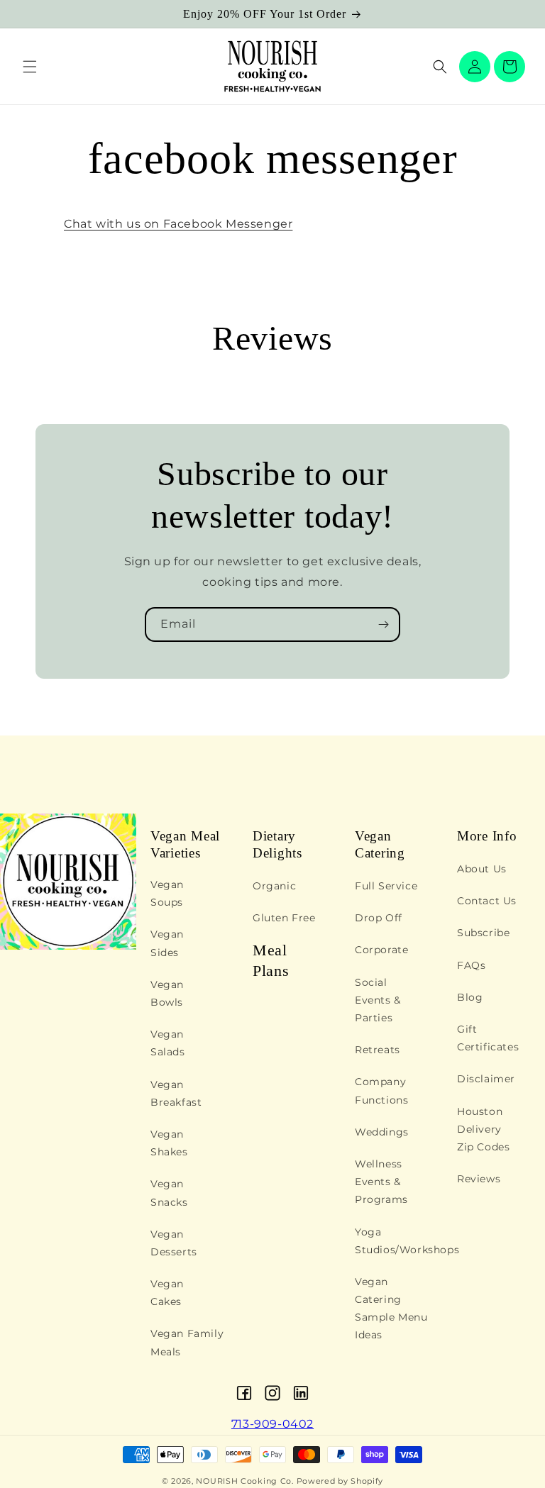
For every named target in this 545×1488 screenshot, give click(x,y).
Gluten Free (284, 917)
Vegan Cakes (167, 1292)
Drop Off (378, 917)
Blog (470, 997)
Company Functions (381, 1090)
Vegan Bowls (167, 993)
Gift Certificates (488, 1038)
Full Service (386, 885)
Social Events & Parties (378, 1000)
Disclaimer (486, 1078)
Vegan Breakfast (176, 1093)
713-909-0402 (272, 1424)
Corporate (381, 949)
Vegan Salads (167, 1043)
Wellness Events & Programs (381, 1181)
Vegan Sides (167, 943)
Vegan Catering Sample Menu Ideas (391, 1308)
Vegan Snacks (169, 1192)
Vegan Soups (167, 893)
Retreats (377, 1049)
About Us (482, 868)
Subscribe (483, 932)
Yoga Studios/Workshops (407, 1241)
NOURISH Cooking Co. (244, 1481)
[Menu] (29, 66)
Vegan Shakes (169, 1143)
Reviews (478, 1178)
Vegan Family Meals (187, 1342)
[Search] (440, 66)
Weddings (382, 1132)
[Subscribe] (383, 624)
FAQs (471, 965)
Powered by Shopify (340, 1481)
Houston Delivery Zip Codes (483, 1129)
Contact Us (487, 900)
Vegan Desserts (173, 1243)
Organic (274, 885)
